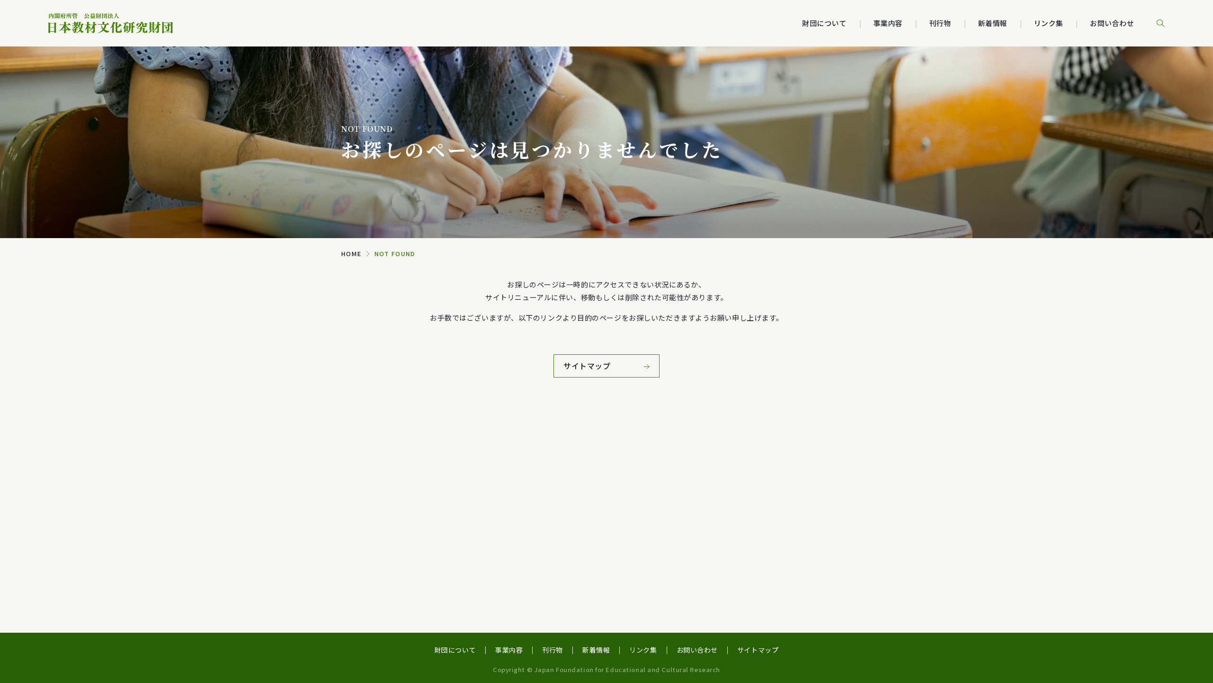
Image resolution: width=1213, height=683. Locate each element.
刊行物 (940, 23)
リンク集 (1048, 23)
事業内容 (509, 650)
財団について (455, 650)
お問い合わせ (1112, 23)
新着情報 (992, 23)
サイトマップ (757, 650)
